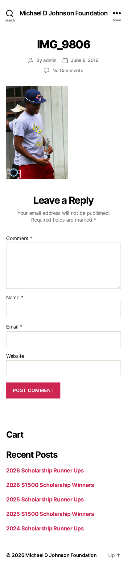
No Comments (67, 70)
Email (14, 327)
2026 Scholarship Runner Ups (45, 470)
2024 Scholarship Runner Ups (45, 528)
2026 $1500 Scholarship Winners (50, 485)
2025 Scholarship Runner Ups (45, 499)
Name (14, 297)
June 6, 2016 (85, 60)
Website (15, 356)
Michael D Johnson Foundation (63, 13)
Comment (19, 238)
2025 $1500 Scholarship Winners (50, 514)
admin (49, 60)
